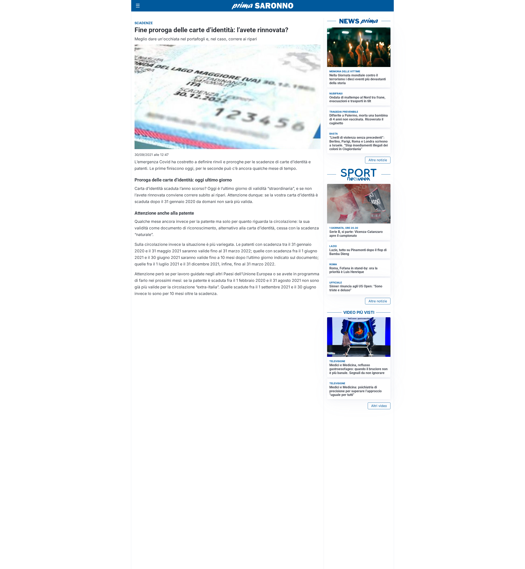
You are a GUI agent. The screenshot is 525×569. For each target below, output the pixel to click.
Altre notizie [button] (378, 160)
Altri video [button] (379, 406)
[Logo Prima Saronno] (262, 5)
